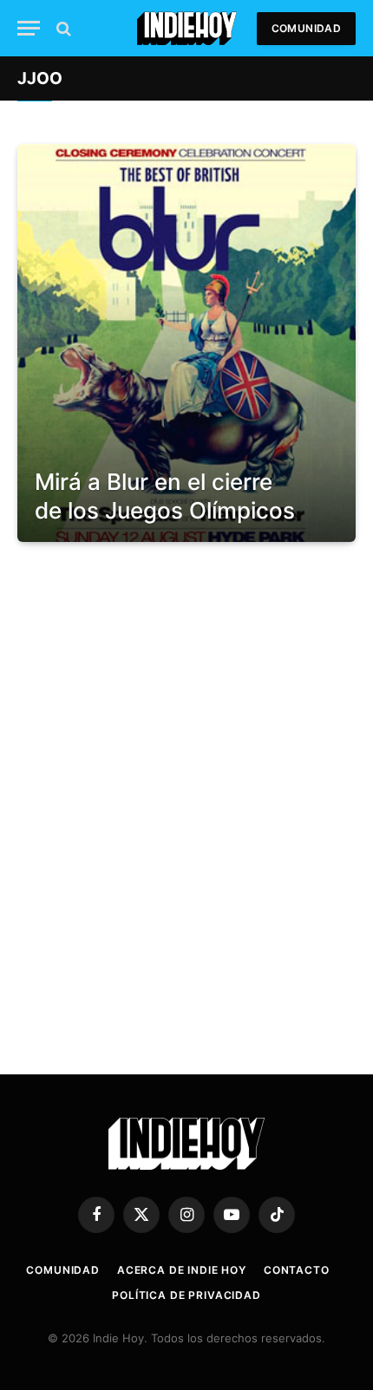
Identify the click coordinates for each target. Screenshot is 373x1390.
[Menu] (28, 28)
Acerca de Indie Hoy (181, 1269)
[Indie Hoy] (187, 28)
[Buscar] (62, 28)
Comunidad (306, 28)
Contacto (297, 1269)
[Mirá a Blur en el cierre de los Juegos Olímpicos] (186, 343)
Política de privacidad (186, 1295)
